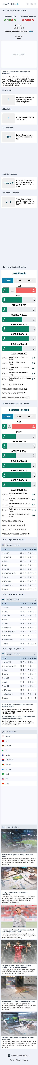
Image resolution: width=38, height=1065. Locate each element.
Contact (25, 1060)
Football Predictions (10, 4)
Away (30, 280)
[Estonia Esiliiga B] (34, 545)
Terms (12, 1060)
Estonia (9, 545)
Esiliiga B (17, 545)
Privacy (18, 1060)
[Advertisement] (19, 54)
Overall (7, 280)
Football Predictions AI (23, 1056)
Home (19, 280)
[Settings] (32, 4)
